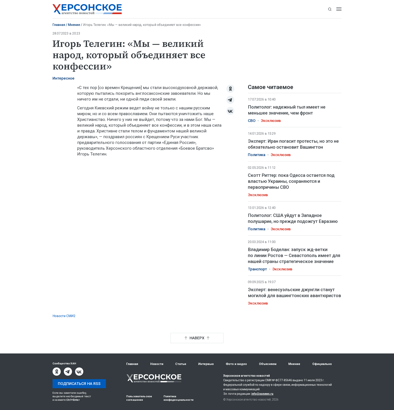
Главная (59, 25)
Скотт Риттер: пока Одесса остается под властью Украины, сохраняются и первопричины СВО (291, 181)
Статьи (180, 364)
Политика (256, 155)
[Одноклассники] (230, 89)
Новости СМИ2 (64, 316)
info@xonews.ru (262, 393)
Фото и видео (236, 364)
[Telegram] (230, 100)
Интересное (63, 78)
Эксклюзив (271, 120)
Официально (322, 364)
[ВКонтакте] (230, 111)
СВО (251, 120)
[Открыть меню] (338, 9)
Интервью (206, 364)
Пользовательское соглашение (139, 398)
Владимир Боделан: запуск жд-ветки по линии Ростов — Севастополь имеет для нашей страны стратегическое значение (294, 255)
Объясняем (267, 364)
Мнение (74, 25)
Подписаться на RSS (79, 383)
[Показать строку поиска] (329, 9)
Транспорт (257, 269)
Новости (156, 364)
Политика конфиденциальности (179, 398)
